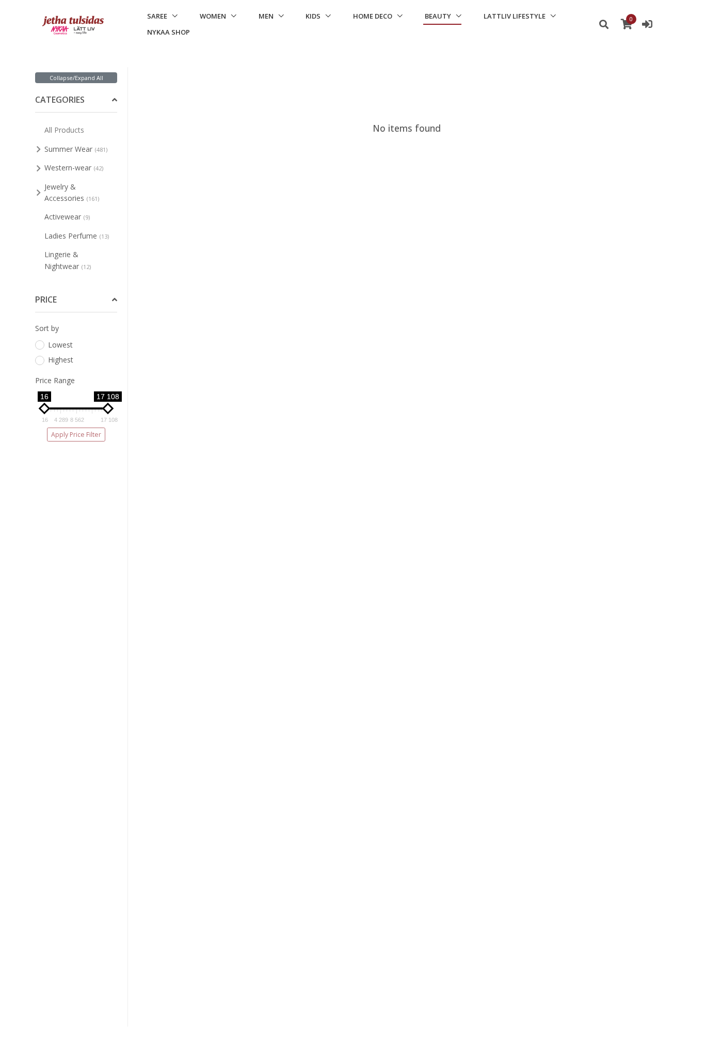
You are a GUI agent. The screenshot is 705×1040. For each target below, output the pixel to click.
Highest (60, 360)
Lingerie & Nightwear (67, 260)
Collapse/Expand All (76, 78)
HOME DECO (372, 16)
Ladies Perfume (76, 236)
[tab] (76, 100)
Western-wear (73, 167)
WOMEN (213, 16)
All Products (64, 130)
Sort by (47, 328)
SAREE (157, 16)
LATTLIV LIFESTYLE (515, 16)
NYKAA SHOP (168, 32)
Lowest (60, 345)
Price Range (55, 380)
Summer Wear (75, 149)
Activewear (67, 217)
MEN (266, 16)
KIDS (313, 16)
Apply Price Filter (76, 434)
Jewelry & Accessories (71, 192)
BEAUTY (438, 16)
